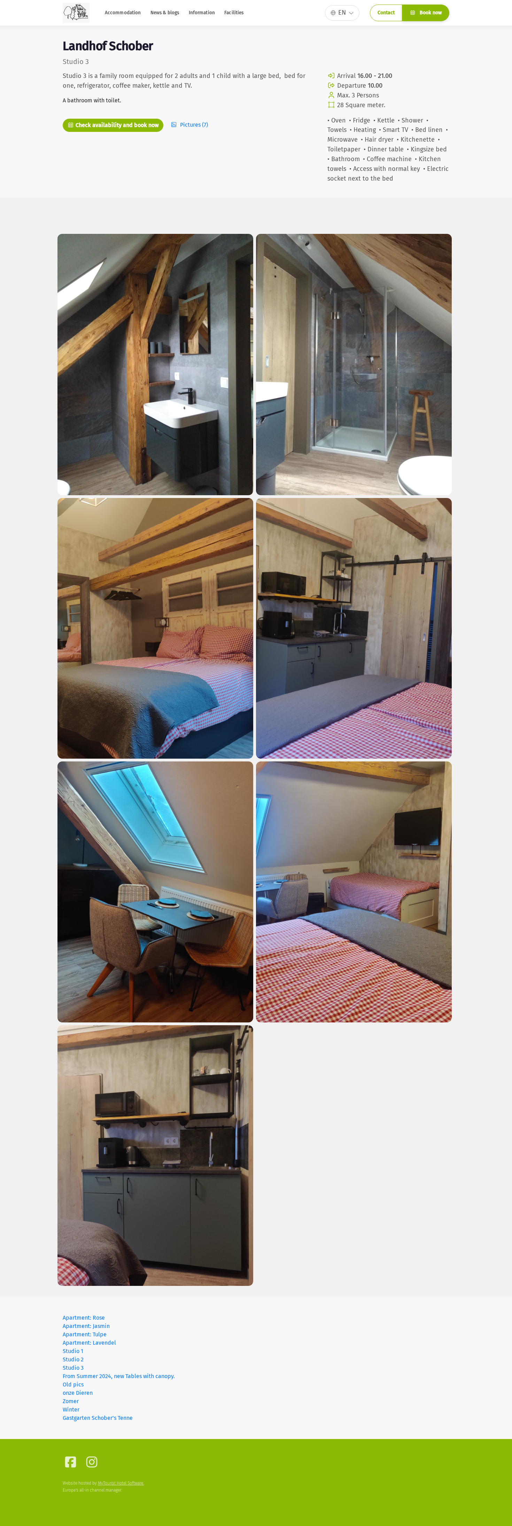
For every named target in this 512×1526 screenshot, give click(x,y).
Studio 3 (73, 1368)
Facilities (233, 13)
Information (202, 13)
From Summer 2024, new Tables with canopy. (119, 1376)
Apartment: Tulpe (85, 1334)
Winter (71, 1409)
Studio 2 (73, 1359)
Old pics (73, 1384)
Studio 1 (73, 1351)
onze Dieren (78, 1393)
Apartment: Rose (84, 1317)
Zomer (71, 1401)
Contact (386, 13)
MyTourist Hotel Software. (121, 1483)
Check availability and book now (116, 125)
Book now (430, 13)
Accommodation (123, 13)
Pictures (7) (193, 124)
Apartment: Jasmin (86, 1326)
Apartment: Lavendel (89, 1342)
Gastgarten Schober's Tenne (98, 1418)
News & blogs (164, 13)
